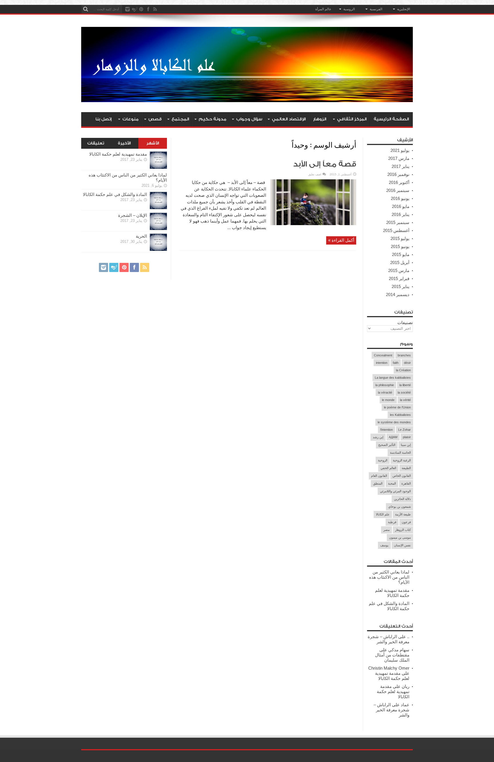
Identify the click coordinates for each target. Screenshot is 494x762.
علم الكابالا (383, 514)
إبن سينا (406, 445)
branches (404, 355)
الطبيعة (406, 468)
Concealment (383, 355)
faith (396, 362)
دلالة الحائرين (402, 499)
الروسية (349, 9)
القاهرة (406, 483)
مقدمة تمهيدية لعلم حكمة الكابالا (392, 593)
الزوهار (319, 119)
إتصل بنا (103, 119)
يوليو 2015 (400, 238)
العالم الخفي (388, 468)
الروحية (382, 460)
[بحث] (85, 9)
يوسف (384, 545)
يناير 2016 (400, 214)
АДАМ (393, 437)
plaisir (407, 437)
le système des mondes (394, 422)
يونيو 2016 (400, 198)
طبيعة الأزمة (403, 514)
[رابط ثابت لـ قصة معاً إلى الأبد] (313, 223)
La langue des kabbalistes (393, 377)
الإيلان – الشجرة (132, 215)
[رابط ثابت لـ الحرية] (158, 249)
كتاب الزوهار (403, 529)
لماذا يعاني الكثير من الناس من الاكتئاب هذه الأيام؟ (389, 577)
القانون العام (379, 475)
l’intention (386, 429)
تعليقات (95, 143)
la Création (403, 370)
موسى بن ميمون (400, 537)
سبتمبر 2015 (397, 222)
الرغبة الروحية (402, 460)
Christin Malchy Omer (388, 668)
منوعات (130, 119)
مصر (386, 529)
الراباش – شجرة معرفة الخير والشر (388, 639)
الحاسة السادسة (400, 452)
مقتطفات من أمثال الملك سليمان (392, 657)
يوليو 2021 (400, 150)
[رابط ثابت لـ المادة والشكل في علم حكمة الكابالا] (158, 207)
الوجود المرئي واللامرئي (395, 491)
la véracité (385, 392)
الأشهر (152, 143)
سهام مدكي (398, 649)
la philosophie (384, 385)
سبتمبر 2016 (397, 190)
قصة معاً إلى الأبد (324, 164)
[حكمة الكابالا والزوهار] (247, 98)
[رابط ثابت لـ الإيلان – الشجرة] (158, 228)
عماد (405, 704)
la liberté (405, 385)
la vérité (405, 400)
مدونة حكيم (212, 119)
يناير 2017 (400, 166)
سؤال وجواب (249, 119)
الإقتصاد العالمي (289, 119)
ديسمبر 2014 (397, 294)
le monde (388, 400)
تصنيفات (405, 322)
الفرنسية (376, 9)
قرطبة (392, 522)
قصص (155, 119)
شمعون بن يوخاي (399, 506)
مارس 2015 (398, 270)
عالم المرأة (323, 9)
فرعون (406, 522)
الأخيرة (124, 143)
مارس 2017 (398, 158)
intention (381, 362)
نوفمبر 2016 (398, 174)
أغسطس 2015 (396, 230)
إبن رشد (378, 437)
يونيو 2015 (400, 246)
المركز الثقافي (351, 119)
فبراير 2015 (399, 278)
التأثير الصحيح (386, 445)
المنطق (378, 483)
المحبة (392, 483)
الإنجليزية (403, 9)
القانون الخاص (402, 475)
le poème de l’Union (397, 407)
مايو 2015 (400, 254)
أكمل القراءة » (341, 240)
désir (407, 362)
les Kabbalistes (400, 414)
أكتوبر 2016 (399, 182)
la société (404, 392)
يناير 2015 (400, 286)
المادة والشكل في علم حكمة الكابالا (389, 606)
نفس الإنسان (402, 545)
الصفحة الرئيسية (391, 119)
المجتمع (180, 119)
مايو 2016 (400, 206)
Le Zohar (404, 429)
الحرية (141, 236)
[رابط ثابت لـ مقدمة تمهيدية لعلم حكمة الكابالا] (158, 167)
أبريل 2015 (399, 262)
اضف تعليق (314, 174)
